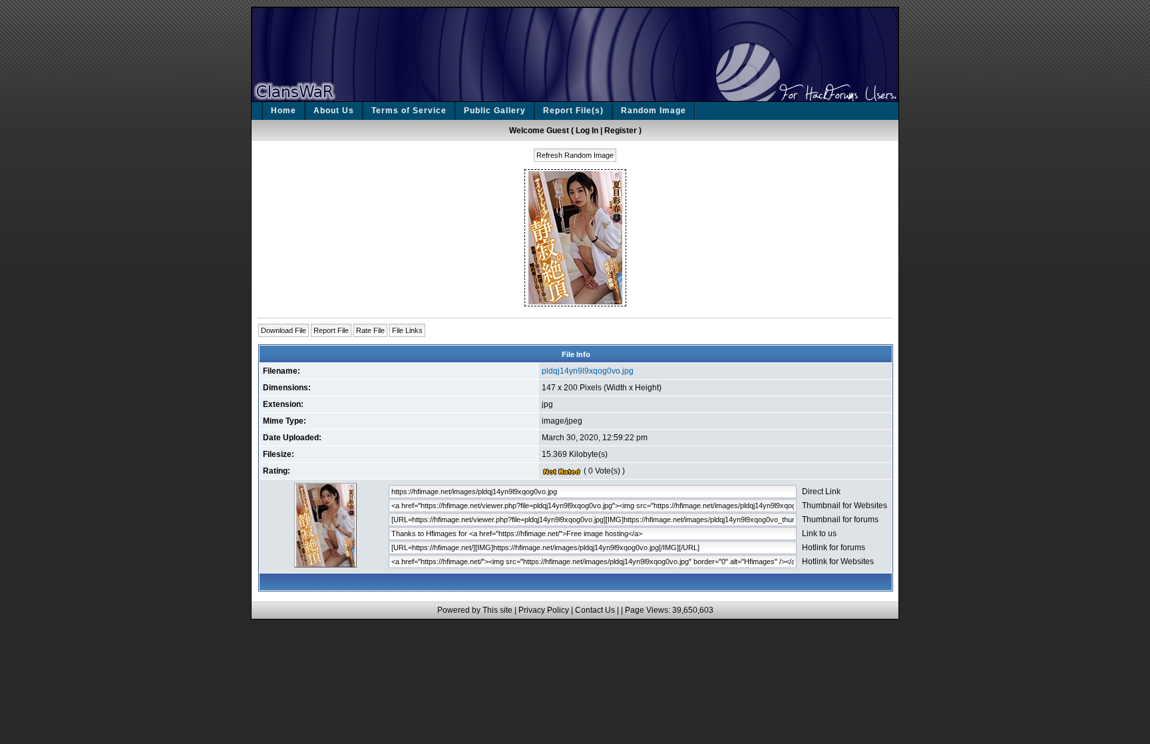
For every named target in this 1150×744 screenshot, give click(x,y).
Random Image (653, 110)
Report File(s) (573, 110)
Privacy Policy (543, 610)
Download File (283, 330)
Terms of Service (409, 110)
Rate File (370, 330)
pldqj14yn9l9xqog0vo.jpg (588, 371)
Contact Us (595, 610)
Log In (587, 130)
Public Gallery (495, 110)
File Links (407, 330)
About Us (333, 110)
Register (620, 130)
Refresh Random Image (575, 155)
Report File (331, 330)
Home (283, 110)
